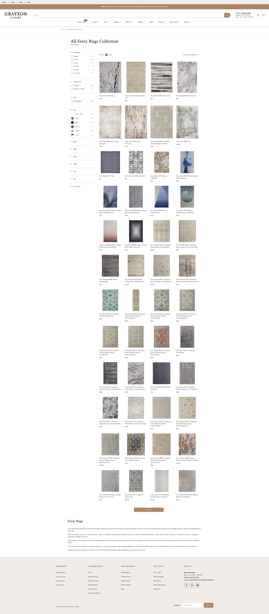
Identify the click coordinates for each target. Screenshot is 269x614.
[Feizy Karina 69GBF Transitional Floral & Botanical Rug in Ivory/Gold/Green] (136, 300)
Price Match (157, 581)
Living (13, 2)
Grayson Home (60, 581)
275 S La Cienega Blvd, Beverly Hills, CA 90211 (198, 580)
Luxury (4, 2)
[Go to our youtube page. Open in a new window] (197, 585)
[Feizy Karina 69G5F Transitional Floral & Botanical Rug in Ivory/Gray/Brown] (136, 337)
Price (74, 171)
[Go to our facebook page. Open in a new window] (186, 585)
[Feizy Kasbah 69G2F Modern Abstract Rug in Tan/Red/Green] (136, 266)
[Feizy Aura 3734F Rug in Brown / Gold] (136, 77)
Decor (29, 2)
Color (74, 110)
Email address (188, 605)
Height (75, 164)
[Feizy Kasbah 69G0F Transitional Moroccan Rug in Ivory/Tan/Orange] (187, 231)
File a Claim (157, 572)
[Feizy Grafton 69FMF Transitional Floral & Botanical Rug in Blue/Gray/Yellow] (110, 444)
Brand (75, 141)
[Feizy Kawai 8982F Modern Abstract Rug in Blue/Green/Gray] (136, 197)
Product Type (77, 82)
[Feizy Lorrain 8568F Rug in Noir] (136, 162)
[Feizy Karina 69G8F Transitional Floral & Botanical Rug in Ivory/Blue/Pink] (161, 300)
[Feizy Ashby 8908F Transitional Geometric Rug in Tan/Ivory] (161, 122)
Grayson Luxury (60, 572)
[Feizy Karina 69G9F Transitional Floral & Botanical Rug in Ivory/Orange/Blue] (187, 300)
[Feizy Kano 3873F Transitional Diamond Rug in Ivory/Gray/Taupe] (110, 408)
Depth (75, 156)
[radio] (106, 55)
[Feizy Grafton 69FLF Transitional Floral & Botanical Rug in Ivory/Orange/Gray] (187, 408)
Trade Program (125, 572)
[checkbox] (83, 56)
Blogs (122, 589)
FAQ (89, 572)
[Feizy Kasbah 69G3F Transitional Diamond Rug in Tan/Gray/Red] (161, 231)
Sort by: (189, 55)
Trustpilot (177, 605)
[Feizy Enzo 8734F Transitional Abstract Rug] (136, 481)
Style (74, 97)
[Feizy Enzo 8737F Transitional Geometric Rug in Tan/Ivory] (161, 481)
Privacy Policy (92, 589)
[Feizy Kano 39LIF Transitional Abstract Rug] (187, 337)
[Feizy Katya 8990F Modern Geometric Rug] (161, 197)
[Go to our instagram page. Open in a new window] (192, 585)
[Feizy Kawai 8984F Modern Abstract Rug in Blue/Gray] (187, 162)
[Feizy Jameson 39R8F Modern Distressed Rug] (110, 266)
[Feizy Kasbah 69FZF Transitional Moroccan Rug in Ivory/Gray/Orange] (187, 266)
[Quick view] (119, 91)
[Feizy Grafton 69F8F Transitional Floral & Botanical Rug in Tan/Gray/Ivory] (161, 444)
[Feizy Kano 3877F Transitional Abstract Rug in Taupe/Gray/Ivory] (136, 373)
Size (74, 179)
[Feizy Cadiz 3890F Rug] (187, 122)
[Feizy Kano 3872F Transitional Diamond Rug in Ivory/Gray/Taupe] (136, 408)
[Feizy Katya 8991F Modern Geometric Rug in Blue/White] (187, 197)
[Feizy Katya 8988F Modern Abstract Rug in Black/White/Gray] (136, 231)
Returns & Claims (93, 581)
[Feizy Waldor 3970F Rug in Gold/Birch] (161, 162)
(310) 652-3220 (194, 577)
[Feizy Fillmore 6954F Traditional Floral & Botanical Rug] (136, 444)
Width (75, 149)
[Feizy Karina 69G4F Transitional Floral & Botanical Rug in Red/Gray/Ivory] (161, 337)
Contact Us (157, 589)
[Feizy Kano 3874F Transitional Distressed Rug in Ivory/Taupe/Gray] (187, 373)
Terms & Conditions (94, 593)
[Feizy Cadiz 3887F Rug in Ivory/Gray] (136, 122)
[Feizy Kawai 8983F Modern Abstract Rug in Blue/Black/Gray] (110, 197)
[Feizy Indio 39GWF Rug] (110, 77)
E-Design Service (126, 577)
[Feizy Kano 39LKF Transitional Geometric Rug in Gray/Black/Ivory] (110, 373)
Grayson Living (60, 577)
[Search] (227, 15)
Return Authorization (160, 585)
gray (102, 546)
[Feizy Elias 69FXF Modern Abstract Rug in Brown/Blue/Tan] (187, 481)
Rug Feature (76, 186)
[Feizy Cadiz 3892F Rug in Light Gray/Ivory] (110, 122)
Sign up (208, 605)
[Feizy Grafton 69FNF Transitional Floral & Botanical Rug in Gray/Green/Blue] (161, 408)
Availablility (76, 52)
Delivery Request (126, 585)
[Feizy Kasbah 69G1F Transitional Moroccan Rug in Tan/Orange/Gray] (161, 266)
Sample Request (125, 581)
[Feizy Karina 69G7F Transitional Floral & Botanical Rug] (110, 300)
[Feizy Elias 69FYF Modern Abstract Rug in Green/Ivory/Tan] (110, 481)
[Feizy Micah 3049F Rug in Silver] (161, 77)
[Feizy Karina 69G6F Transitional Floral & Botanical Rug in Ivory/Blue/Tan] (110, 337)
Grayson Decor (60, 585)
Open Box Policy (93, 577)
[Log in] (258, 15)
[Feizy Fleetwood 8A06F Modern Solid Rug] (161, 373)
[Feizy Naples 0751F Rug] (110, 162)
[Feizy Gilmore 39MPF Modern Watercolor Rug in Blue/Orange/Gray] (187, 444)
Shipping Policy (93, 585)
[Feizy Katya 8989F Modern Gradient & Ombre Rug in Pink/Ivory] (110, 231)
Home (21, 2)
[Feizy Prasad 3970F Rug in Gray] (187, 77)
